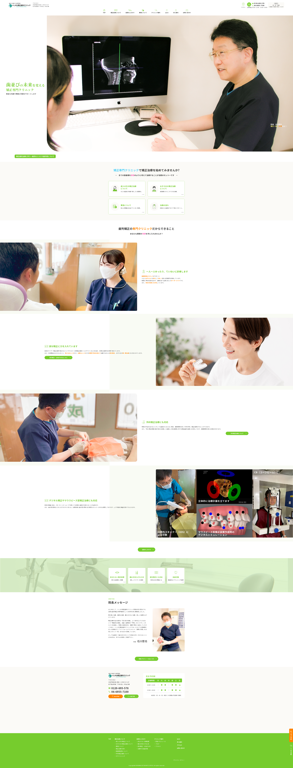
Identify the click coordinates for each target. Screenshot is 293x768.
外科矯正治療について (122, 753)
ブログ (157, 743)
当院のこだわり (141, 739)
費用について (120, 746)
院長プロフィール (161, 741)
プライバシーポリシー (179, 760)
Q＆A (178, 739)
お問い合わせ (181, 748)
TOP (109, 739)
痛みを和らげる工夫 (143, 743)
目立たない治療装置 (143, 741)
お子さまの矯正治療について (124, 743)
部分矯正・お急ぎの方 (144, 746)
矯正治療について (120, 739)
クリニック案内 (158, 739)
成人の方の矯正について (123, 741)
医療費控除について (122, 751)
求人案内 (179, 742)
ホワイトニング (120, 756)
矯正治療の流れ (120, 748)
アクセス (158, 746)
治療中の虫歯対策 (143, 748)
